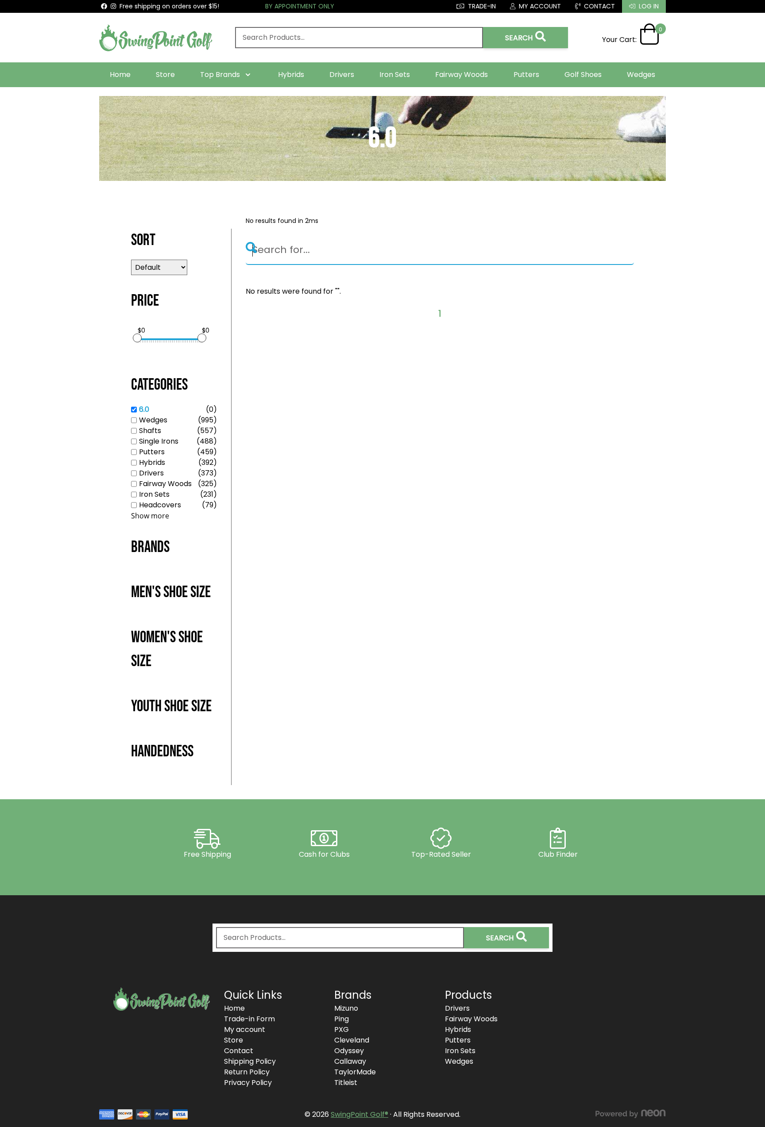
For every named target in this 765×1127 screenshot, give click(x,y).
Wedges (641, 74)
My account (244, 1029)
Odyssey (349, 1051)
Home (120, 74)
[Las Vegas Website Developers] (630, 1113)
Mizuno (346, 1008)
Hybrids (291, 74)
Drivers (341, 74)
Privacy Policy (248, 1082)
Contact (238, 1051)
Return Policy (247, 1072)
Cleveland (351, 1040)
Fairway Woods (461, 74)
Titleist (345, 1082)
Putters (526, 74)
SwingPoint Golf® (359, 1114)
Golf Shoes (583, 74)
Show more (150, 516)
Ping (341, 1019)
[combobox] (359, 37)
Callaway (350, 1061)
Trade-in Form (249, 1019)
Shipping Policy (250, 1061)
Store (165, 74)
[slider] (137, 338)
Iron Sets (394, 74)
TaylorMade (355, 1072)
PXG (341, 1029)
